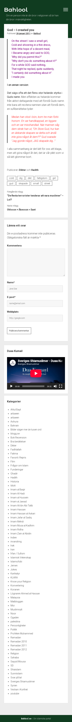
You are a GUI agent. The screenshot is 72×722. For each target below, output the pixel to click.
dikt (29, 178)
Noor (13, 613)
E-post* (11, 297)
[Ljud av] (55, 386)
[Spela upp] (11, 386)
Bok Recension (18, 437)
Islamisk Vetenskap (21, 557)
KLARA (14, 577)
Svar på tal (16, 677)
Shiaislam (16, 669)
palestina (15, 621)
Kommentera (14, 245)
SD (12, 665)
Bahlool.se (26, 719)
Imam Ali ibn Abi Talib (22, 505)
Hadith (35, 170)
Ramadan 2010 (19, 641)
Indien (14, 537)
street (47, 183)
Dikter (22, 170)
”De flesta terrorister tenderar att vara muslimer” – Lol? (35, 197)
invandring (16, 541)
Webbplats (13, 311)
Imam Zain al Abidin (21, 533)
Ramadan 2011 (19, 645)
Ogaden (15, 617)
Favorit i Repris (18, 457)
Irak (12, 545)
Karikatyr (15, 573)
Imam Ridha (17, 529)
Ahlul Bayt (16, 409)
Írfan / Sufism (18, 553)
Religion (15, 653)
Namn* (11, 282)
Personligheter (18, 625)
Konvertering (17, 585)
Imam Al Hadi (18, 493)
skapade (23, 183)
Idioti (13, 485)
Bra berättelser (18, 441)
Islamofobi (16, 561)
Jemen (14, 565)
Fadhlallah (16, 449)
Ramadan (16, 637)
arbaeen (15, 413)
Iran (13, 549)
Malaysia (15, 597)
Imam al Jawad (19, 501)
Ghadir (14, 473)
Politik (14, 629)
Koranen (15, 589)
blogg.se (15, 433)
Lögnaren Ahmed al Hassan (25, 593)
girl (54, 178)
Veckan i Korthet (19, 689)
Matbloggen (17, 601)
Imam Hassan (18, 509)
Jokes (14, 569)
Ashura (14, 421)
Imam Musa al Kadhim (22, 525)
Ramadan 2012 (19, 649)
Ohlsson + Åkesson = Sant (21, 209)
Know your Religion (21, 581)
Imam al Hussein (19, 497)
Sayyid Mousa (18, 661)
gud (11, 183)
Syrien (14, 685)
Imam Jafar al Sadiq (21, 517)
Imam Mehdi (17, 521)
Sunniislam (16, 673)
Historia (15, 481)
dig (20, 178)
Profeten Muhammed (22, 633)
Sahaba (15, 657)
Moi (13, 605)
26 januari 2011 (23, 33)
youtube (15, 693)
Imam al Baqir (18, 489)
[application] (36, 373)
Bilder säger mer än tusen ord (26, 429)
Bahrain (15, 425)
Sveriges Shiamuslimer (23, 681)
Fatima (14, 453)
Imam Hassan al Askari (23, 513)
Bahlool (16, 9)
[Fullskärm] (60, 386)
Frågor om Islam (19, 465)
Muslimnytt (16, 609)
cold (11, 178)
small (36, 183)
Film (13, 461)
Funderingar (17, 469)
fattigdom (42, 178)
